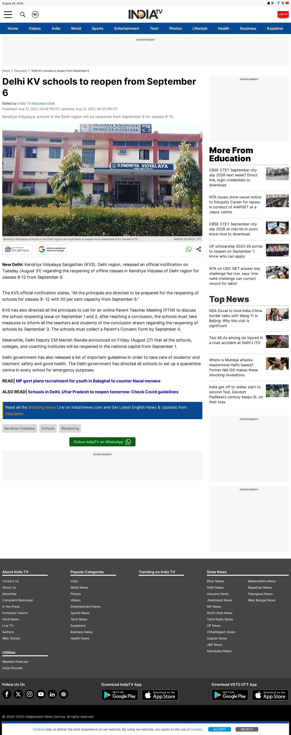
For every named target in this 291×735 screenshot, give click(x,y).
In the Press (11, 606)
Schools (48, 428)
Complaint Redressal (17, 600)
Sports (97, 28)
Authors (8, 632)
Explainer (275, 28)
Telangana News (260, 594)
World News (79, 587)
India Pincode (12, 668)
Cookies (39, 729)
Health (223, 28)
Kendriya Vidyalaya (20, 428)
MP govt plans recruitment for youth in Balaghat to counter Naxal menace (88, 381)
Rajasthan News (260, 587)
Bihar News (215, 581)
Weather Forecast (15, 662)
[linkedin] (52, 694)
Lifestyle (200, 28)
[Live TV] (283, 14)
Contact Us (10, 581)
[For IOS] (270, 695)
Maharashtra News (262, 581)
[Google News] (17, 249)
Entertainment (126, 28)
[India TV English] (145, 15)
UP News (214, 625)
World (76, 28)
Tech (154, 28)
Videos (35, 28)
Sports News (80, 613)
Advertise (9, 594)
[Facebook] (6, 694)
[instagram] (29, 694)
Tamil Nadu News (220, 619)
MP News (214, 606)
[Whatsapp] (188, 249)
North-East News (219, 613)
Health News (79, 638)
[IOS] (268, 3)
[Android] (273, 3)
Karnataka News (219, 651)
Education (20, 70)
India (56, 28)
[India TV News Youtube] (287, 3)
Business (248, 28)
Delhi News (215, 587)
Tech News (78, 619)
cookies (196, 729)
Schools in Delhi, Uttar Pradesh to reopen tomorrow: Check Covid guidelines (103, 391)
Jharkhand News (219, 600)
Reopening (70, 428)
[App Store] (160, 695)
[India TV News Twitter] (282, 3)
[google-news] (63, 694)
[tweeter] (18, 694)
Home (13, 28)
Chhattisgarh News (221, 632)
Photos (175, 28)
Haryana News (218, 594)
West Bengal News (262, 600)
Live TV (7, 625)
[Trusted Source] (52, 249)
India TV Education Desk (36, 103)
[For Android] (230, 695)
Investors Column (15, 613)
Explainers (78, 625)
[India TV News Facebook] (278, 3)
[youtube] (40, 694)
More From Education (231, 154)
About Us (9, 587)
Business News (81, 632)
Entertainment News (85, 606)
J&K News (214, 645)
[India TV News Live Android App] (119, 695)
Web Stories (11, 638)
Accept (219, 729)
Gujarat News (217, 638)
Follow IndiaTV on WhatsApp (98, 442)
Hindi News (10, 619)
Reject (247, 729)
